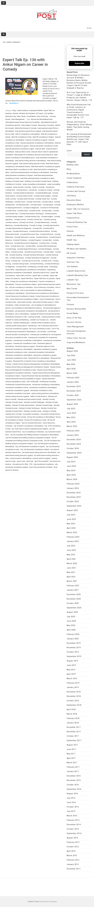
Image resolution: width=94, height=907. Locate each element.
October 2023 (73, 501)
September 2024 (74, 453)
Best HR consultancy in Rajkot (43, 137)
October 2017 (73, 736)
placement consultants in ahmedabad (19, 355)
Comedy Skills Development (47, 246)
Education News (74, 200)
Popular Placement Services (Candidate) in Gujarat (23, 379)
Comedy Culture (47, 202)
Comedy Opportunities (51, 225)
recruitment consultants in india (41, 390)
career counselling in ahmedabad (34, 184)
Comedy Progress (34, 240)
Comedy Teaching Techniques (33, 255)
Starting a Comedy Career (32, 411)
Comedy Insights (47, 216)
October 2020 (73, 603)
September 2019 (74, 656)
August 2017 (72, 745)
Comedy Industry (51, 213)
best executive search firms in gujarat (28, 131)
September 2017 (74, 740)
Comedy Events (35, 205)
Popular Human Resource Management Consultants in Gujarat (27, 367)
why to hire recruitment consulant (40, 467)
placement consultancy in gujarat (45, 349)
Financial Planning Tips (77, 222)
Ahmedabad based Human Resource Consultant (23, 122)
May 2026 (71, 364)
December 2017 (74, 727)
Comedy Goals (22, 211)
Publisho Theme (33, 901)
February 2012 (73, 860)
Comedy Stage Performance (27, 249)
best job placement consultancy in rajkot (20, 149)
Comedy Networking (21, 225)
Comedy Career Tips (42, 199)
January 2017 (73, 771)
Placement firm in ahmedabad (38, 358)
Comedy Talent (48, 252)
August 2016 (72, 793)
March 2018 (72, 714)
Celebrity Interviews (75, 187)
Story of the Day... (43, 116)
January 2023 (73, 541)
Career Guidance (22, 110)
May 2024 (71, 470)
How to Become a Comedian (44, 287)
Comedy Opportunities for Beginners (18, 228)
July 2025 (71, 408)
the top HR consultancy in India (35, 420)
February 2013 (73, 842)
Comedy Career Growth (24, 196)
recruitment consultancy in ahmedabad (46, 384)
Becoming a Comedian (46, 125)
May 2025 (71, 417)
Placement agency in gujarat (25, 346)
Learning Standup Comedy (50, 317)
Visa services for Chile (20, 464)
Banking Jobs (73, 165)
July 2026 (71, 355)
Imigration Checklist (76, 258)
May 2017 (71, 754)
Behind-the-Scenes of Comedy (25, 128)
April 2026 (71, 369)
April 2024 (71, 475)
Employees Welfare (36, 110)
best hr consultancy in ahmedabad (27, 134)
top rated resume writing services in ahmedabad (39, 452)
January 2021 (73, 590)
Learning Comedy (34, 317)
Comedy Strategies (45, 249)
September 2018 (74, 705)
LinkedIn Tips (72, 280)
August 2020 (72, 612)
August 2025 (72, 404)
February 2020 (73, 634)
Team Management (18, 119)
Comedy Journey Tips (34, 219)
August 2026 (72, 351)
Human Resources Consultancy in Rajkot (24, 299)
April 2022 (71, 559)
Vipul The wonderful (41, 461)
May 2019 (71, 670)
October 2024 (73, 448)
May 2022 (71, 554)
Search (69, 151)
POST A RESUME (32, 382)
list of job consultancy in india (39, 329)
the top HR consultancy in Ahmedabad (40, 417)
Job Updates (48, 113)
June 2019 (71, 665)
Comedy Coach (19, 202)
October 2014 (73, 829)
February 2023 (73, 537)
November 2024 (74, 444)
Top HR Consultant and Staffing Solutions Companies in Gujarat (28, 438)
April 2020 (71, 630)
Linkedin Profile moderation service (43, 323)
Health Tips (72, 240)
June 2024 (71, 466)
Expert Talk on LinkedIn (41, 275)
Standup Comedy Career (14, 402)
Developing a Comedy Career (38, 267)
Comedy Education (22, 205)
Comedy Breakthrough (43, 193)
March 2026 (72, 373)
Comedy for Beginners (31, 208)
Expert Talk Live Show (23, 275)
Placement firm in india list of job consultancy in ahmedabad (34, 361)
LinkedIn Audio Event (76, 271)
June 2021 (71, 568)
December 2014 (74, 824)
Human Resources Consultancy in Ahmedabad (42, 293)
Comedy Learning (50, 219)
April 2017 (71, 758)
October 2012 (73, 847)
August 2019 (72, 661)
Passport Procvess (75, 293)
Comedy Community (33, 202)
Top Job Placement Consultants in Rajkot (34, 449)
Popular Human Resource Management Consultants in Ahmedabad (36, 364)
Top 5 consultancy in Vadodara (33, 432)
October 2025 (73, 395)
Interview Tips (73, 262)
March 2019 (72, 678)
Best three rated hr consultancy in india (19, 169)
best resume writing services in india (32, 163)
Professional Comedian (48, 382)
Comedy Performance (20, 231)
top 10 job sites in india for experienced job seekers (30, 429)
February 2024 (73, 484)
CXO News (71, 196)
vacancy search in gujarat (41, 458)
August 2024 (72, 457)
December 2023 (74, 493)
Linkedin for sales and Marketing (17, 320)
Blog (14, 110)
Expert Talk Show (27, 278)
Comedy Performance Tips (29, 234)
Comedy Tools (46, 261)
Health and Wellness (76, 235)
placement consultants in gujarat (44, 355)
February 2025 (73, 431)
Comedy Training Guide (20, 264)
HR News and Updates (27, 113)
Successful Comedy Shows (50, 414)
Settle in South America (38, 396)
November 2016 (74, 780)
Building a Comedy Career (15, 181)
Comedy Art (33, 190)
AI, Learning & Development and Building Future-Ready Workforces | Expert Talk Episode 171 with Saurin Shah (79, 139)
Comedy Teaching (15, 255)
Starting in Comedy (49, 411)
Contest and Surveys (76, 191)
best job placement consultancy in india (44, 146)
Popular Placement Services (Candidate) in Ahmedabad (40, 376)
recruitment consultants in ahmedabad (43, 387)
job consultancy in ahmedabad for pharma (27, 308)
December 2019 (74, 643)
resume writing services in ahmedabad (45, 393)
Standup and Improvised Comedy (29, 399)
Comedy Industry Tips (32, 216)
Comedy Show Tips (17, 246)
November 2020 (74, 599)
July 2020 (71, 616)
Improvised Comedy (24, 302)
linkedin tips (32, 326)
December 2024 (74, 439)
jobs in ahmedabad (22, 314)
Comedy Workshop (36, 264)
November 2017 (74, 731)
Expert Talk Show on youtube (44, 278)
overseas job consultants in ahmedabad (27, 340)
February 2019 (73, 683)
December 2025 (74, 386)
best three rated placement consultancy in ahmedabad (30, 172)
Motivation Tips (11, 116)
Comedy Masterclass (42, 222)
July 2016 (71, 798)
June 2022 (71, 550)
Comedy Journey (20, 219)
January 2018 (73, 723)
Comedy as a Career (45, 190)
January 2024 (73, 488)
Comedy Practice (42, 237)
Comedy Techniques (17, 258)
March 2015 (72, 816)
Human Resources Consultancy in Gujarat (20, 296)
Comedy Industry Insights (14, 216)
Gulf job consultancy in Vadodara (21, 287)
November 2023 (74, 497)
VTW (30, 464)
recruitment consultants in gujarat (17, 390)
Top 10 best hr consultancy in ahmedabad (28, 426)
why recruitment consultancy (44, 464)
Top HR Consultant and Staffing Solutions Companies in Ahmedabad (34, 435)
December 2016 (74, 776)
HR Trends (39, 113)
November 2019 (74, 647)
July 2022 (71, 546)
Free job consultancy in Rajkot (25, 284)
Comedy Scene (44, 243)
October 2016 (73, 785)
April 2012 (71, 851)
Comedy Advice (21, 190)
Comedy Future (11, 211)
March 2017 (72, 762)
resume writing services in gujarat (17, 396)
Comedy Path (37, 228)
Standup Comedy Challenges (34, 402)
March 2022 (72, 563)
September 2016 (74, 789)
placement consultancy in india (16, 352)
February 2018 (73, 718)
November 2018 (74, 696)
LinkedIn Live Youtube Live (39, 320)
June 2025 (71, 413)
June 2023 (71, 519)
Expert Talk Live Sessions (78, 209)
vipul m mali (21, 461)
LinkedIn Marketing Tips (77, 275)
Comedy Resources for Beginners (26, 243)
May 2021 (71, 572)
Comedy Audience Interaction (23, 193)
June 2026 (71, 360)
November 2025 (74, 391)
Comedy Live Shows (26, 222)
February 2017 (73, 767)
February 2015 (73, 820)
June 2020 (71, 621)
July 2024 (71, 462)
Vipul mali (29, 461)
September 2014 (74, 833)
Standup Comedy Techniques (29, 408)
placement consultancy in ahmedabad (19, 349)
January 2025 (73, 435)
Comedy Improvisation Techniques (31, 213)
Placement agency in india (45, 346)
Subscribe (79, 63)
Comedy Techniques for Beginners (37, 258)
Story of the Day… (74, 318)
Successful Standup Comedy (16, 417)
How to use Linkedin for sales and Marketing (36, 290)
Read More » (14, 103)
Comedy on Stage (35, 225)
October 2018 (73, 701)
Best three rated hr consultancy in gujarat (45, 166)
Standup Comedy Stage (44, 405)
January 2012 (73, 864)
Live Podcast (51, 331)
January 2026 (73, 382)
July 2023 (71, 515)
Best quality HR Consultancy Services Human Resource (33, 155)
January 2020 (73, 639)
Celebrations (72, 182)
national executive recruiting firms (17, 334)
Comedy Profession (20, 240)
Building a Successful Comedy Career (38, 181)
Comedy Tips (16, 261)
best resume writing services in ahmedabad (30, 161)
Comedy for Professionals (49, 208)
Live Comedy (41, 331)
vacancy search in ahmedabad (20, 458)
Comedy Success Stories (33, 252)
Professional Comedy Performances (18, 384)
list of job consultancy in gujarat (17, 329)
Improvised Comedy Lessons (43, 302)
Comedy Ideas (47, 211)
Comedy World (21, 267)
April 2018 (71, 709)
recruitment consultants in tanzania (18, 393)
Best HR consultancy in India (21, 137)
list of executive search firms (48, 326)
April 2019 (71, 674)
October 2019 (73, 652)
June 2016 (71, 802)
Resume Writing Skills (76, 309)
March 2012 (72, 855)
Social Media (31, 116)
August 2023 (72, 510)
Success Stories (74, 322)
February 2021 (73, 585)
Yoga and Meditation (76, 342)
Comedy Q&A (47, 240)
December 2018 (74, 692)
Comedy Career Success (25, 199)
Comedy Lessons (12, 222)
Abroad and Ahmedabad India (41, 119)
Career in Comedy (38, 187)
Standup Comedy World (14, 411)
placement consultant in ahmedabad (41, 352)
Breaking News (73, 173)
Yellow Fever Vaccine (76, 338)
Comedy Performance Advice (39, 231)
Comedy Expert (48, 205)
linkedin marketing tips (21, 323)
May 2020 (71, 625)
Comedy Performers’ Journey (24, 237)
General (15, 113)
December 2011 (74, 869)
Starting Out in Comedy (14, 414)
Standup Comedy (48, 399)
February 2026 (73, 377)
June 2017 (71, 749)
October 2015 (73, 807)
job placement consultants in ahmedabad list (31, 311)
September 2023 (74, 506)
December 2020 (74, 594)
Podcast (8, 364)
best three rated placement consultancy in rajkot (37, 178)
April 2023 (71, 528)
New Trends (21, 116)
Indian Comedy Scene (22, 305)
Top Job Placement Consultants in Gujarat (30, 446)
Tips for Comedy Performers (31, 423)
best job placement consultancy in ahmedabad (37, 143)
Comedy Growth (34, 211)
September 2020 (74, 608)
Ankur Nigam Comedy (29, 125)
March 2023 (72, 532)
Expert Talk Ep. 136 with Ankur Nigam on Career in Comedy (25, 64)
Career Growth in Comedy (22, 187)
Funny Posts (72, 227)
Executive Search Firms (41, 272)
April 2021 (71, 577)
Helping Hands (73, 244)
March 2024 (72, 479)
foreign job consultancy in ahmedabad (23, 281)
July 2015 (71, 811)
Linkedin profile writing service (16, 326)
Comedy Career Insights (42, 196)
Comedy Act (50, 187)
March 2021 (72, 581)
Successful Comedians (31, 414)
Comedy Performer (46, 234)
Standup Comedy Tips (48, 408)
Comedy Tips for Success (31, 261)
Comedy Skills (30, 246)
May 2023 (71, 524)
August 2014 (72, 838)
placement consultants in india (16, 358)
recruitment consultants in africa (17, 387)
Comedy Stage (11, 249)
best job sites (40, 149)
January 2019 (73, 687)
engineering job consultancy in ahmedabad (30, 270)
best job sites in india (22, 152)
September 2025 (74, 400)
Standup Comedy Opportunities (23, 405)
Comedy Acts (10, 190)
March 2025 (72, 426)
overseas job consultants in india (24, 343)
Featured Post (73, 218)
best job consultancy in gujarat (36, 140)
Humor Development (47, 299)
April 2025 (71, 422)
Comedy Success (17, 252)
